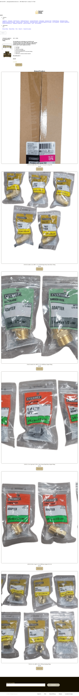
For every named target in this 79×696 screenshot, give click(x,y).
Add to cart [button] (39, 169)
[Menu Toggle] (1, 15)
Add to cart (18, 64)
